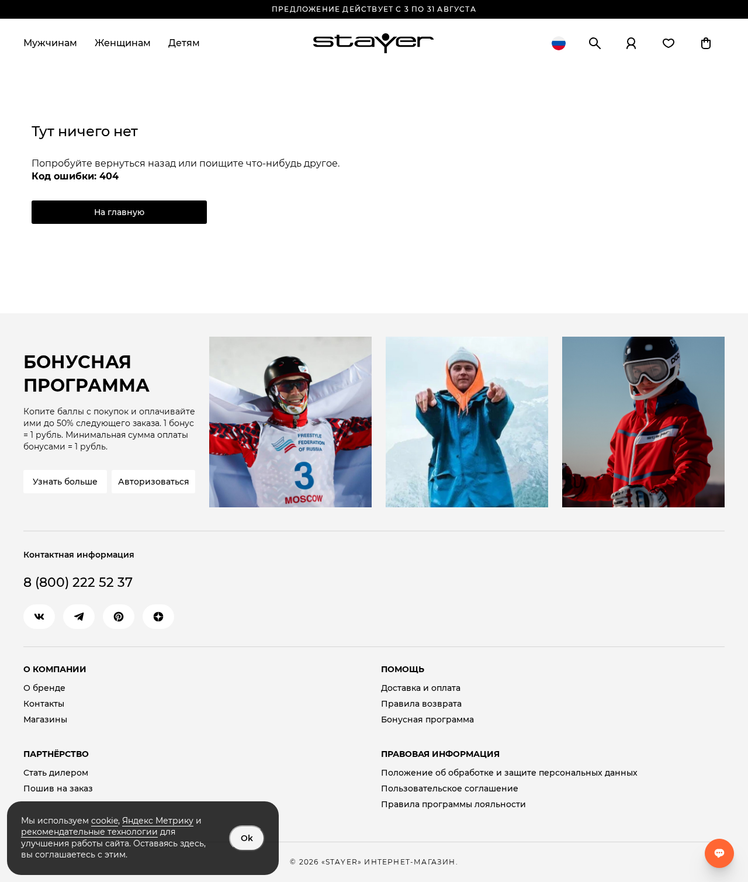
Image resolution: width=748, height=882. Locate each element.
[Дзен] (158, 616)
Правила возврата (421, 704)
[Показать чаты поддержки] (719, 853)
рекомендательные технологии (89, 831)
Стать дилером (55, 773)
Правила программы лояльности (453, 805)
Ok (247, 838)
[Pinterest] (118, 616)
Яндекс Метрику (157, 820)
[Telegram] (79, 616)
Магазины (45, 720)
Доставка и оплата (420, 688)
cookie (104, 820)
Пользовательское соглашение (449, 789)
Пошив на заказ (58, 789)
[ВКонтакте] (39, 616)
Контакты (43, 704)
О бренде (44, 688)
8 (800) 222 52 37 (78, 582)
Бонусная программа (427, 720)
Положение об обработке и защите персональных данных (509, 773)
